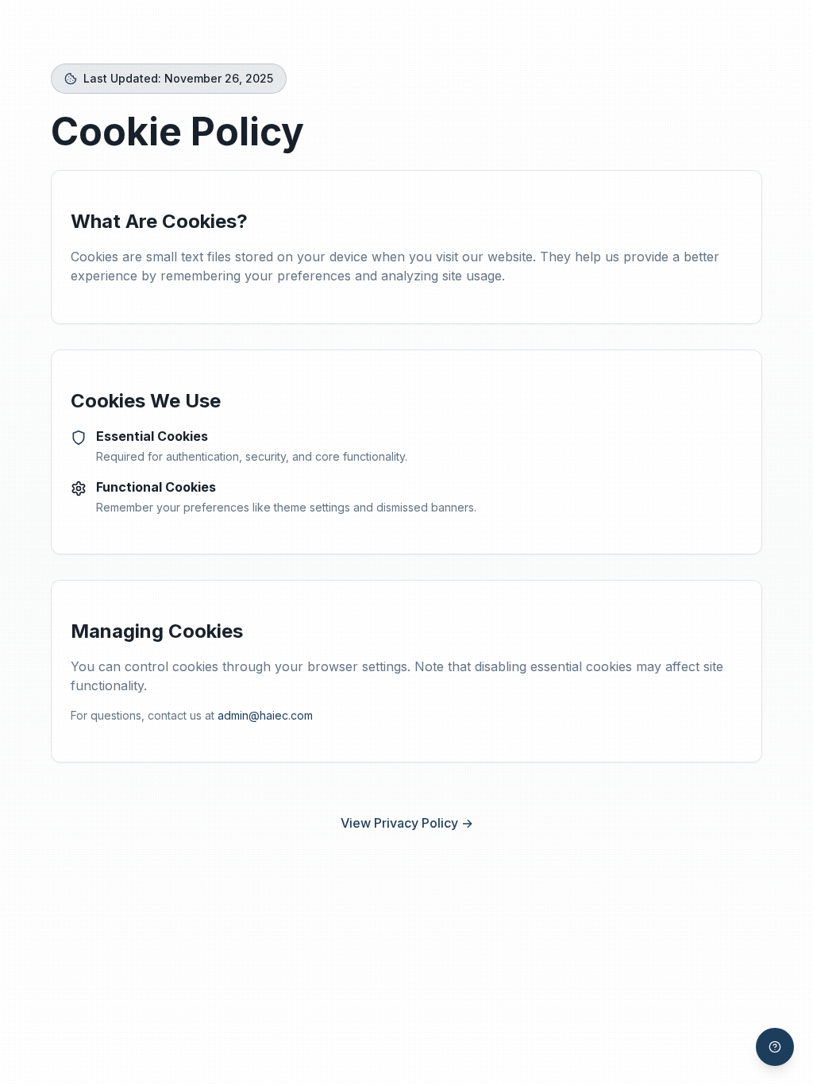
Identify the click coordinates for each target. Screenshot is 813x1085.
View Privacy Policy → (407, 823)
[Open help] (775, 1047)
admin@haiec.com (265, 715)
